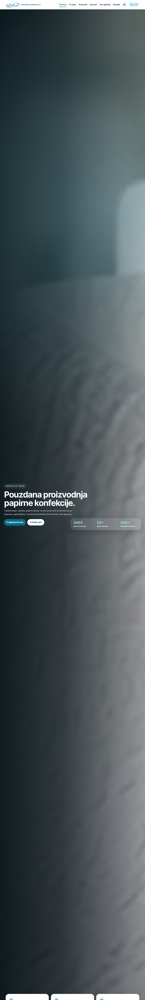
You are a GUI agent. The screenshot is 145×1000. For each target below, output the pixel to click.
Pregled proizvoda (15, 522)
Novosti (93, 4)
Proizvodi (83, 4)
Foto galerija (105, 4)
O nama (72, 4)
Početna (62, 4)
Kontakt (116, 4)
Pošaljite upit (36, 522)
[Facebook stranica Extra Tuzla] (124, 4)
